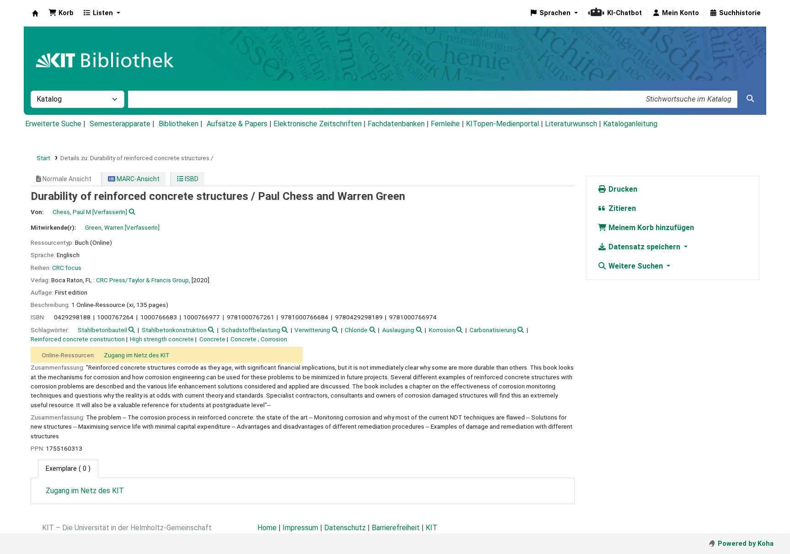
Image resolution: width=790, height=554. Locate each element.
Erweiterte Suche (53, 123)
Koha (35, 13)
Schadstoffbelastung (250, 329)
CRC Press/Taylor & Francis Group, (143, 280)
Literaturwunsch (571, 123)
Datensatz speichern (644, 246)
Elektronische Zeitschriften (317, 123)
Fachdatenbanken (396, 123)
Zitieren (621, 208)
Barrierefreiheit (396, 527)
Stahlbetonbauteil (102, 329)
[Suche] (750, 99)
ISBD (190, 179)
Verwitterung (312, 329)
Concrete (212, 339)
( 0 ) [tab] (68, 469)
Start (43, 157)
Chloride (356, 329)
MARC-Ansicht (137, 179)
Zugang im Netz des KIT (137, 355)
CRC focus (66, 267)
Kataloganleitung (630, 123)
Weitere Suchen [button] (636, 266)
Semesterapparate (120, 123)
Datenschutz (345, 527)
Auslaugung (398, 329)
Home (267, 527)
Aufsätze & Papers (237, 123)
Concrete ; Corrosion (258, 339)
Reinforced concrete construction (78, 339)
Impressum (300, 527)
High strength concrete (162, 339)
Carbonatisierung (493, 329)
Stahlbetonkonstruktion (174, 329)
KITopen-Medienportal (502, 123)
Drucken (622, 189)
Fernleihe (445, 123)
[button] (61, 13)
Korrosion (442, 329)
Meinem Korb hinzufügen (650, 227)
